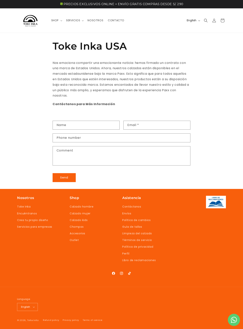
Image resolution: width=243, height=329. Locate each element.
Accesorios (77, 233)
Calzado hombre (81, 206)
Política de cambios (136, 220)
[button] (56, 20)
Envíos (126, 213)
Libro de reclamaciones (139, 260)
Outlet (74, 240)
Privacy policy (71, 320)
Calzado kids (79, 220)
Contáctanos (131, 206)
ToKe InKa (33, 320)
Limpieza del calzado (137, 233)
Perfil (125, 253)
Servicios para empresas (34, 227)
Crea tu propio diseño (32, 220)
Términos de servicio (137, 240)
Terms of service (92, 320)
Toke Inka (24, 206)
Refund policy (51, 320)
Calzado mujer (80, 213)
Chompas (77, 227)
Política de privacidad (137, 247)
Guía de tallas (132, 227)
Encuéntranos (27, 213)
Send (64, 177)
